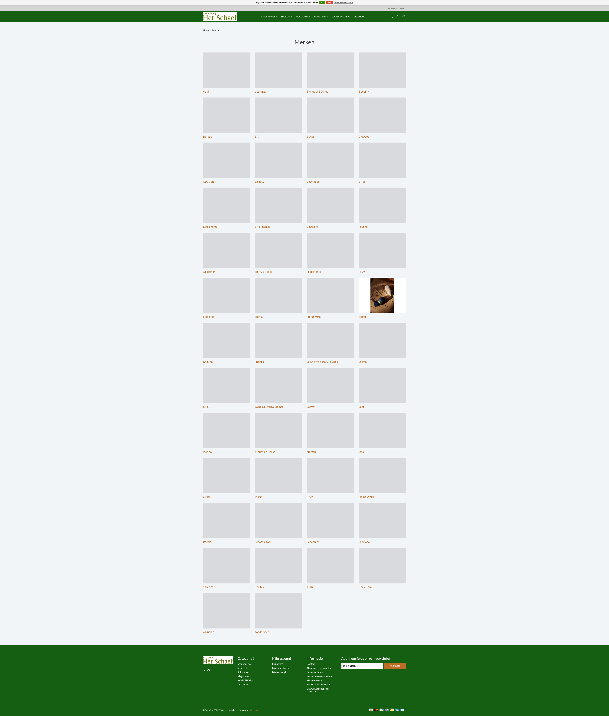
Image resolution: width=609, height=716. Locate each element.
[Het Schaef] (220, 16)
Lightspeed (253, 710)
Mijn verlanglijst (280, 672)
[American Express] (397, 710)
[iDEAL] (392, 710)
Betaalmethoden (315, 672)
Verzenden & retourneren (320, 676)
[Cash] (371, 710)
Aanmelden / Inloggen (395, 8)
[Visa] (382, 710)
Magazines (243, 676)
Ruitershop (243, 672)
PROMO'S (359, 16)
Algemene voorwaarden (319, 668)
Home (206, 30)
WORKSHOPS (245, 680)
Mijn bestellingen (280, 668)
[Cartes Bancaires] (402, 710)
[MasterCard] (376, 710)
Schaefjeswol (244, 664)
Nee (329, 3)
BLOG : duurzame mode (319, 684)
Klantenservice (314, 680)
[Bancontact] (387, 710)
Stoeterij (242, 668)
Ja (322, 3)
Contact (311, 664)
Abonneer (395, 665)
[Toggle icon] (391, 16)
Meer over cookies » (343, 3)
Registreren (278, 664)
